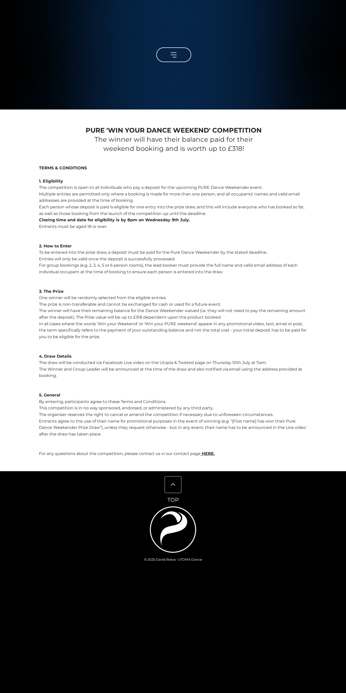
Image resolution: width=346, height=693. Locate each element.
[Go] (173, 484)
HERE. (208, 453)
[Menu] (173, 54)
